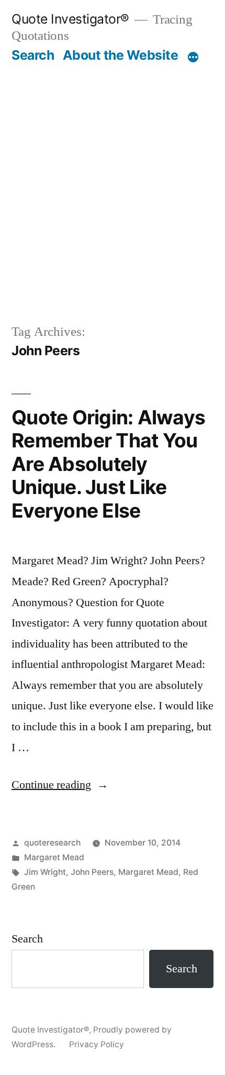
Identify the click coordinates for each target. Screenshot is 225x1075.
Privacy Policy (96, 1044)
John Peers (92, 872)
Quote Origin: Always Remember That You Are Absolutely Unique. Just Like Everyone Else (108, 463)
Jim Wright (45, 872)
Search (33, 55)
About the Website (120, 55)
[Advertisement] (112, 181)
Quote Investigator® (70, 19)
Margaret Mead (54, 857)
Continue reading (60, 784)
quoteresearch (52, 843)
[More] (193, 57)
